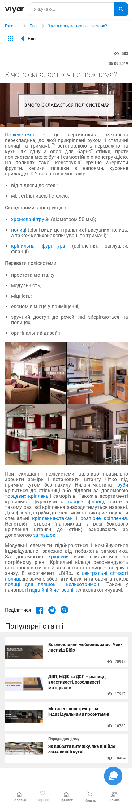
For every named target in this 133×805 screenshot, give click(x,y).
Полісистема (19, 135)
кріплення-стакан (51, 518)
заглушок (44, 535)
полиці (18, 230)
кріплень (56, 557)
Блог (34, 26)
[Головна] (14, 9)
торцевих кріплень (27, 496)
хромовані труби (30, 219)
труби (120, 485)
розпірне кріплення (102, 518)
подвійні (38, 590)
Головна (12, 26)
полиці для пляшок (30, 584)
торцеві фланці (83, 502)
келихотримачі (81, 584)
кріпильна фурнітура (38, 246)
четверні (62, 590)
